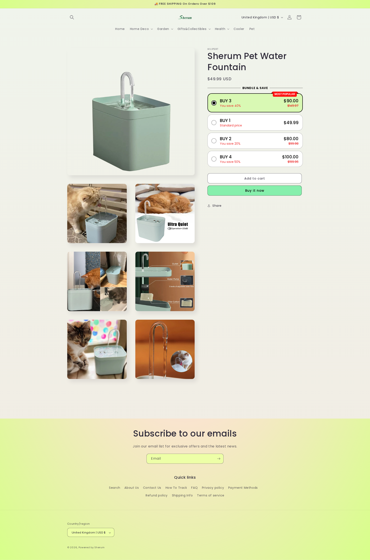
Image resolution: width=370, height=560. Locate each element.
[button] (72, 17)
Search (114, 488)
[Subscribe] (218, 459)
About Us (131, 488)
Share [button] (217, 206)
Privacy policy (213, 488)
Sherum (99, 547)
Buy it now (254, 190)
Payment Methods (243, 488)
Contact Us (152, 488)
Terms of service (210, 495)
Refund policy (157, 495)
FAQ (194, 488)
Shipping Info (182, 495)
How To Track (176, 488)
